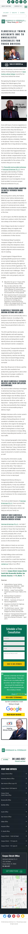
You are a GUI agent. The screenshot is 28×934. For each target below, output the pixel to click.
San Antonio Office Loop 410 (9, 783)
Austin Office (4, 812)
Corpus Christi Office (6, 774)
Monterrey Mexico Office (7, 778)
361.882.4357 (18, 759)
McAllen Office (5, 805)
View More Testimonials (14, 697)
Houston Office (5, 826)
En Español (22, 12)
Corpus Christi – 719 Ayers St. (9, 841)
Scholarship (6, 12)
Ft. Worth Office (5, 831)
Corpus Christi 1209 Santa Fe (9, 788)
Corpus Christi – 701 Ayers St (9, 846)
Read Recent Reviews (14, 714)
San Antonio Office (6, 817)
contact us (4, 564)
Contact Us (18, 6)
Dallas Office (4, 821)
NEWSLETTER (14, 12)
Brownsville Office (6, 800)
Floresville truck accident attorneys (15, 167)
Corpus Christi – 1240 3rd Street (10, 836)
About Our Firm (6, 6)
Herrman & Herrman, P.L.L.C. (11, 169)
